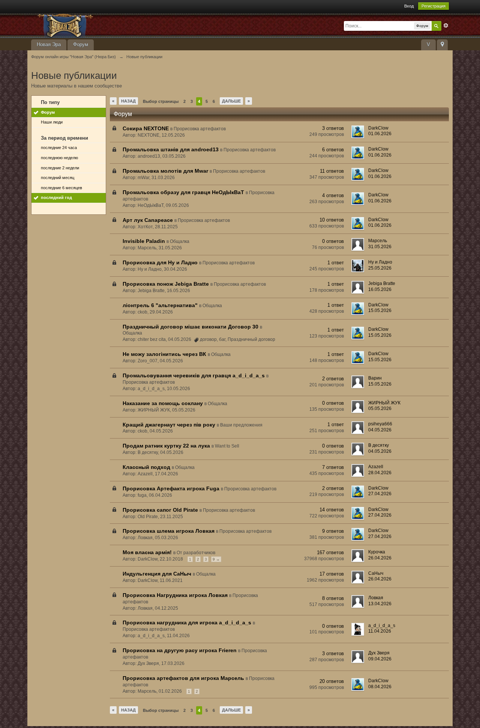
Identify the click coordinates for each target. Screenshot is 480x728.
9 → (216, 559)
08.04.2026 (380, 686)
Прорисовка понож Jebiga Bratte (166, 284)
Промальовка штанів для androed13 (171, 149)
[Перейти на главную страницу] (98, 25)
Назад (128, 101)
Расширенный (446, 26)
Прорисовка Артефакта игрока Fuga (171, 488)
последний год (56, 197)
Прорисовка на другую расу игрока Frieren (180, 650)
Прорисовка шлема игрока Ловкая (168, 531)
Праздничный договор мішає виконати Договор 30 (190, 327)
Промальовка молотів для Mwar (165, 171)
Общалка (179, 241)
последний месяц (57, 177)
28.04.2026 (380, 472)
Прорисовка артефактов (200, 128)
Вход (409, 6)
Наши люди (52, 122)
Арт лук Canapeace (148, 220)
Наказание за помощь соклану (163, 403)
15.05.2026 (380, 310)
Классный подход (146, 467)
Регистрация (434, 6)
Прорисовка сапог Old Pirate (160, 510)
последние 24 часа (59, 147)
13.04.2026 (380, 603)
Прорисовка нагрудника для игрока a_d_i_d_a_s (187, 622)
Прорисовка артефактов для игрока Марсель (183, 678)
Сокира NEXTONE (146, 128)
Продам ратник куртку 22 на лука (166, 446)
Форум (80, 44)
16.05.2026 (380, 289)
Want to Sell (227, 446)
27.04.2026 (380, 493)
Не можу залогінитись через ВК (164, 354)
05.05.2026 (380, 408)
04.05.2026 (380, 430)
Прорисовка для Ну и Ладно (160, 262)
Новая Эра (49, 44)
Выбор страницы (160, 101)
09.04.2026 (380, 659)
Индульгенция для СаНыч (157, 574)
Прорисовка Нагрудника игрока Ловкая (175, 595)
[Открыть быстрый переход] (442, 44)
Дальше (231, 101)
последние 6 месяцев (61, 187)
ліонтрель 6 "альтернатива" (160, 305)
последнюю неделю (59, 157)
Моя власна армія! (147, 552)
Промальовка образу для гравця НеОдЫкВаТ (183, 192)
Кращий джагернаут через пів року (169, 425)
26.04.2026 (380, 558)
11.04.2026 (379, 631)
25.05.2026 (380, 268)
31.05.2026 (380, 246)
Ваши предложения (241, 425)
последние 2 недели (60, 168)
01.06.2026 (380, 133)
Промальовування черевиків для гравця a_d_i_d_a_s (194, 375)
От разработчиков (196, 552)
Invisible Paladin (144, 241)
